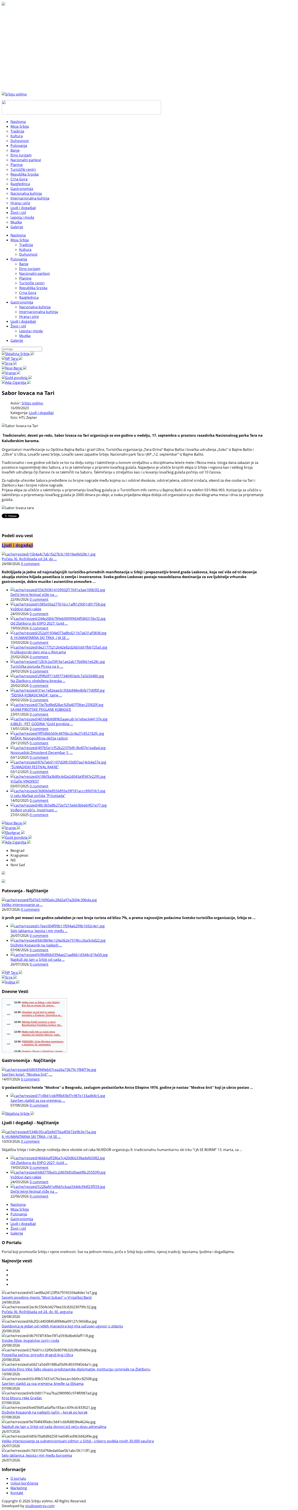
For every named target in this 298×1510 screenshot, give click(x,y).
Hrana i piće (29, 316)
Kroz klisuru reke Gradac (22, 1398)
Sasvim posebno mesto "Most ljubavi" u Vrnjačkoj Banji (47, 1297)
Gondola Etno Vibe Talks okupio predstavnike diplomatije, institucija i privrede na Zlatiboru (76, 1369)
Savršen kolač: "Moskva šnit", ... (27, 1074)
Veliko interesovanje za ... (22, 904)
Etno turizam (29, 268)
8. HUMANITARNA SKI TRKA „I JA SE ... (39, 637)
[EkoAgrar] (13, 832)
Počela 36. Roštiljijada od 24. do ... (29, 559)
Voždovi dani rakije (25, 609)
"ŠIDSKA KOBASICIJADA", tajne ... (36, 695)
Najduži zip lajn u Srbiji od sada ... (37, 959)
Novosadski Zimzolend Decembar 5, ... (41, 752)
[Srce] (9, 363)
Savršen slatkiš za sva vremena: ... (37, 1100)
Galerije (16, 340)
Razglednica (29, 297)
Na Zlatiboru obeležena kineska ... (37, 680)
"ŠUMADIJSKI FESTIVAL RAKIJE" (34, 767)
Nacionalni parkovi (34, 273)
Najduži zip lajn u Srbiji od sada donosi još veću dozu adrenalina (54, 1426)
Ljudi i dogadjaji (23, 321)
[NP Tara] (12, 358)
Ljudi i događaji (41, 412)
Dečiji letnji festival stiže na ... (34, 594)
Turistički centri (32, 283)
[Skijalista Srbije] (18, 353)
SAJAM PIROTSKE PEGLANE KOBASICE (40, 709)
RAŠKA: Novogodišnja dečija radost (39, 738)
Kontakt (16, 1492)
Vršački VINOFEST (24, 781)
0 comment (30, 563)
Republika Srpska (33, 287)
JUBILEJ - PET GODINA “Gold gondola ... (41, 723)
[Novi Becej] (14, 368)
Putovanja (18, 259)
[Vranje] (11, 373)
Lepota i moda (31, 331)
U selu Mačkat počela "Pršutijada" (37, 795)
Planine (25, 278)
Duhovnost (28, 254)
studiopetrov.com (40, 1505)
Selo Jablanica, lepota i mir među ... (38, 930)
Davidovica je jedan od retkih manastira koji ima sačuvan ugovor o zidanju (62, 1326)
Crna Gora (27, 292)
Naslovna (18, 235)
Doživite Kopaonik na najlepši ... (36, 945)
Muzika (25, 335)
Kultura (25, 249)
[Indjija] (10, 982)
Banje (23, 264)
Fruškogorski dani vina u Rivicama (38, 652)
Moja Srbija (19, 240)
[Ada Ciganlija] (16, 382)
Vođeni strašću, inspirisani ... (33, 810)
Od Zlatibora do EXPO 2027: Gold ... (39, 623)
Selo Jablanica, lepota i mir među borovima (37, 1455)
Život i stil (18, 326)
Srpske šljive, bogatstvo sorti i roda (30, 1340)
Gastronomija (21, 302)
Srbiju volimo (32, 403)
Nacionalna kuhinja (35, 307)
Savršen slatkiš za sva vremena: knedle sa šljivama (43, 1383)
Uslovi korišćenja (24, 1483)
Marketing (18, 1488)
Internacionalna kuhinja (38, 311)
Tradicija (26, 244)
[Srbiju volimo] (14, 94)
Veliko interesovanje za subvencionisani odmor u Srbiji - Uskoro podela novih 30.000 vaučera (78, 1441)
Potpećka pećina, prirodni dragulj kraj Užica (37, 1354)
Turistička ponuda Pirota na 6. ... (36, 666)
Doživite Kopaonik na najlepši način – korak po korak (44, 1412)
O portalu (18, 1478)
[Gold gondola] (17, 377)
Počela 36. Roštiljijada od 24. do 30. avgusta (37, 1311)
